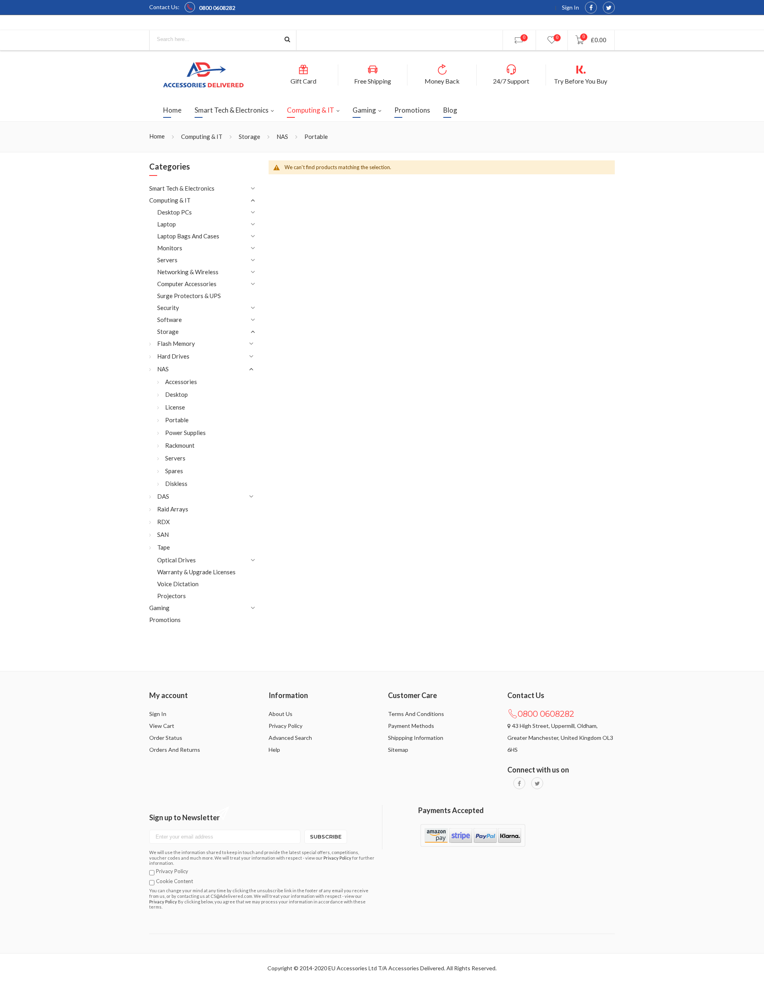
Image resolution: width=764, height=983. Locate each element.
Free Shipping (372, 81)
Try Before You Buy (580, 81)
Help (274, 749)
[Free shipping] (373, 73)
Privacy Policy (285, 725)
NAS (282, 136)
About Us (280, 713)
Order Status (165, 737)
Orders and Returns (174, 749)
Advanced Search (290, 737)
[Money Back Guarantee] (442, 73)
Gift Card (303, 81)
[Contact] (511, 73)
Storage (249, 136)
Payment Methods (411, 725)
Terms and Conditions (416, 713)
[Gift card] (303, 73)
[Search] (287, 39)
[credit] (580, 69)
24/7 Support (511, 81)
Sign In (570, 7)
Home (157, 136)
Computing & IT (201, 136)
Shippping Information (415, 737)
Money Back (442, 81)
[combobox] (223, 39)
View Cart (161, 725)
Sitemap (398, 749)
